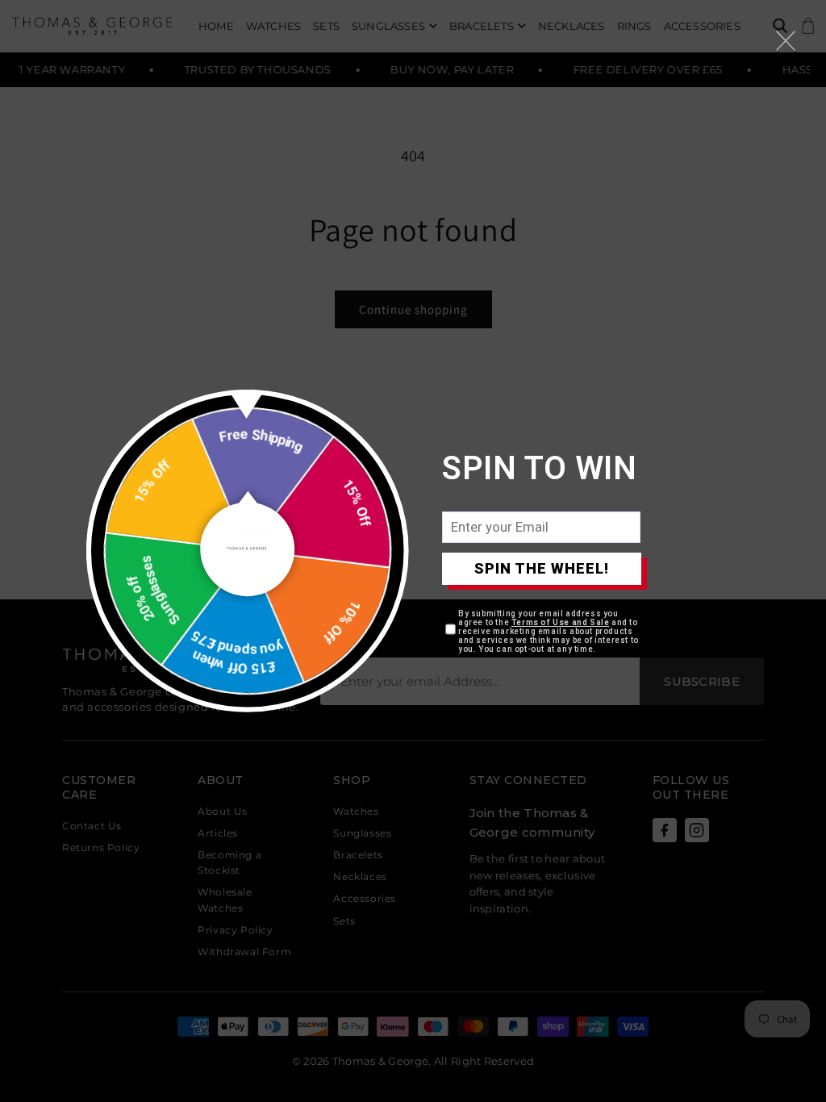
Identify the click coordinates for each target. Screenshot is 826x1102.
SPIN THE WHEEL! (541, 568)
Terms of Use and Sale (560, 622)
